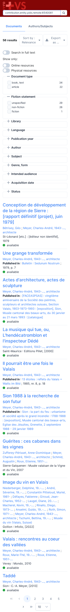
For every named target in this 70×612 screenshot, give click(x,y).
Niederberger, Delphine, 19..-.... (23, 488)
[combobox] (32, 12)
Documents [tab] (14, 26)
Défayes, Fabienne (25, 496)
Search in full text (23, 52)
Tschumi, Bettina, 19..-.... (35, 518)
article (15, 86)
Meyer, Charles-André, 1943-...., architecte (31, 259)
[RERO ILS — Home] (15, 5)
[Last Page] (31, 606)
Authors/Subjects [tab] (40, 26)
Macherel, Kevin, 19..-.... (18, 505)
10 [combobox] (39, 607)
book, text (18, 82)
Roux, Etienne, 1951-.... (32, 461)
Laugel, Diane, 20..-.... (42, 501)
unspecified (18, 102)
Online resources (22, 65)
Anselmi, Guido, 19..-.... (31, 509)
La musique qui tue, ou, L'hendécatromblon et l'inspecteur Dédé (26, 335)
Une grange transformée (28, 253)
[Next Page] (23, 606)
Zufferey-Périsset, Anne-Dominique (26, 452)
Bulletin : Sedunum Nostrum (41, 263)
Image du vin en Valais (25, 482)
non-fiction (18, 107)
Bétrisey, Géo (12, 228)
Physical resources (24, 70)
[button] (19, 76)
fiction (15, 111)
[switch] (6, 52)
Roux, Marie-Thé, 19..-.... (19, 555)
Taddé (9, 575)
